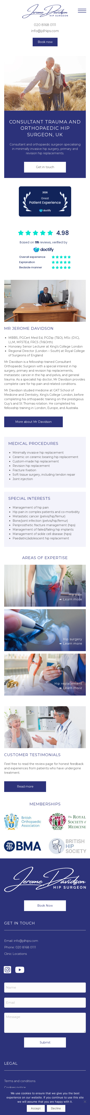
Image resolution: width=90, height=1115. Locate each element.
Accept (36, 1108)
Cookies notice (15, 1087)
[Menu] (82, 10)
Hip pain (75, 595)
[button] (45, 42)
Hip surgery (72, 639)
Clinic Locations (15, 954)
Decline (56, 1108)
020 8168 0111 (45, 25)
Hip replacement (68, 683)
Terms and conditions (19, 1081)
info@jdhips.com (45, 31)
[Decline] (85, 1101)
